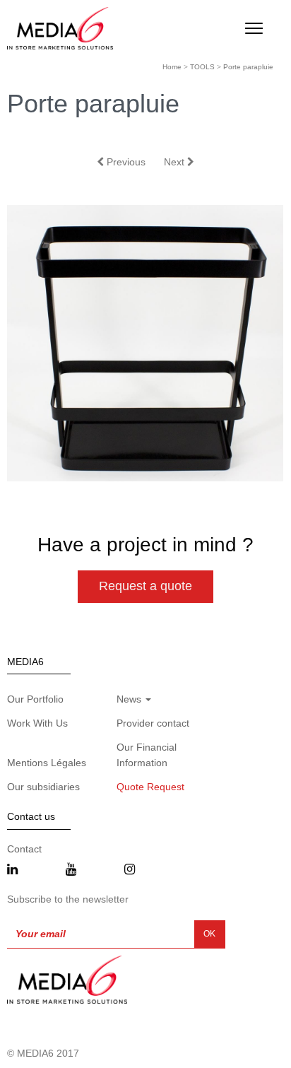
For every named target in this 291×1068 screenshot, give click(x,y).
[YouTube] (71, 870)
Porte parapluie (248, 67)
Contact (24, 849)
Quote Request (150, 786)
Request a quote (145, 586)
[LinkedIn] (12, 870)
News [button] (130, 699)
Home (172, 67)
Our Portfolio (35, 699)
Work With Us (37, 723)
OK (209, 934)
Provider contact (153, 723)
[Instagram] (129, 870)
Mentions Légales (46, 762)
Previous (125, 162)
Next (175, 162)
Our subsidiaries (43, 786)
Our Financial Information (147, 754)
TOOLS (202, 67)
